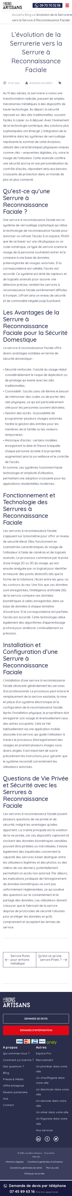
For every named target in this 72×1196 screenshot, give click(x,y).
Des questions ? (13, 1066)
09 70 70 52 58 (50, 5)
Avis (5, 1098)
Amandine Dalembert (41, 83)
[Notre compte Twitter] (56, 1138)
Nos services (44, 1130)
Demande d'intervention (36, 1030)
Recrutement (44, 1060)
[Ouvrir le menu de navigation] (67, 5)
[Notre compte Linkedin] (38, 1138)
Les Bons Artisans (33, 1153)
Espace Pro (43, 1053)
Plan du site (52, 1167)
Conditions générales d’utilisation (45, 1161)
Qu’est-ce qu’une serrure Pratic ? (49, 958)
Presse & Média (13, 1079)
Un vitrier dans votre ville (52, 1112)
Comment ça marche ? (18, 1060)
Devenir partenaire (15, 1092)
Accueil (17, 15)
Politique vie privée (34, 1173)
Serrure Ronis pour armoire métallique (20, 959)
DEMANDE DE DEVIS (36, 1018)
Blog (28, 15)
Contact (8, 1105)
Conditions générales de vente (26, 1167)
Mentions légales (15, 1161)
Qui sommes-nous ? (16, 1053)
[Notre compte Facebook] (47, 1138)
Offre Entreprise (13, 1085)
